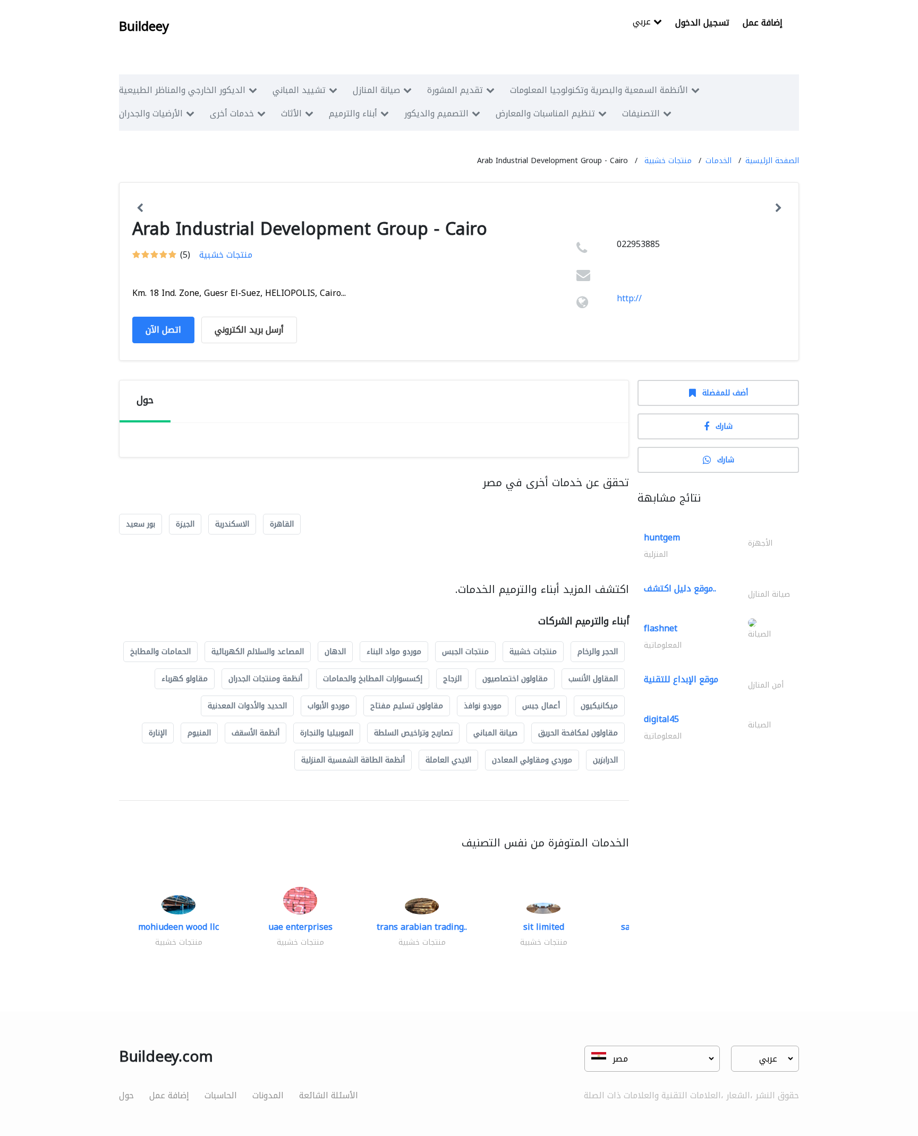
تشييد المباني (299, 90)
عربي (643, 22)
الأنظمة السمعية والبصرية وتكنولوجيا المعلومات (599, 90)
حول (126, 1095)
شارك (724, 426)
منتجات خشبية (668, 161)
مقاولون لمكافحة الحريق (578, 733)
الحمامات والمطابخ (160, 652)
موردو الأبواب (329, 706)
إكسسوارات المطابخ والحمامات (372, 679)
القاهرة (282, 524)
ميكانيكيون (599, 706)
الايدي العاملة (448, 760)
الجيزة (185, 524)
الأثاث (291, 113)
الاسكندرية (232, 524)
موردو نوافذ (483, 706)
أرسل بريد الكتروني (249, 329)
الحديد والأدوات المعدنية (247, 706)
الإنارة (158, 733)
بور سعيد (140, 524)
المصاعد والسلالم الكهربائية (257, 652)
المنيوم (199, 733)
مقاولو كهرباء (185, 679)
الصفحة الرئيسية (772, 161)
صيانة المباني (495, 733)
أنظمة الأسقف (255, 733)
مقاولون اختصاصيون (515, 679)
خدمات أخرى (232, 113)
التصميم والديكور (436, 113)
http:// (629, 298)
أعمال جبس (541, 706)
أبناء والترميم (353, 113)
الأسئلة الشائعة (328, 1095)
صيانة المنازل (376, 90)
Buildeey (144, 26)
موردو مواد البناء (394, 652)
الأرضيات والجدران (151, 113)
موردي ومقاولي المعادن (532, 760)
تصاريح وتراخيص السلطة (413, 733)
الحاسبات (221, 1095)
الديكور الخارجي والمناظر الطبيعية (182, 90)
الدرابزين (605, 760)
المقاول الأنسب (593, 679)
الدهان (335, 652)
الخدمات (719, 161)
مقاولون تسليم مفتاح (406, 706)
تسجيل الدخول (702, 22)
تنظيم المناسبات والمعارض (545, 113)
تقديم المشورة (455, 90)
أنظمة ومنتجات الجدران (265, 679)
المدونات (268, 1095)
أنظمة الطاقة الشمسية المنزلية (353, 760)
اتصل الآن (163, 329)
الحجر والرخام (597, 652)
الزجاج (452, 679)
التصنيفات (641, 113)
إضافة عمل (763, 22)
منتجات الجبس (465, 652)
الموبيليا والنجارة (326, 733)
